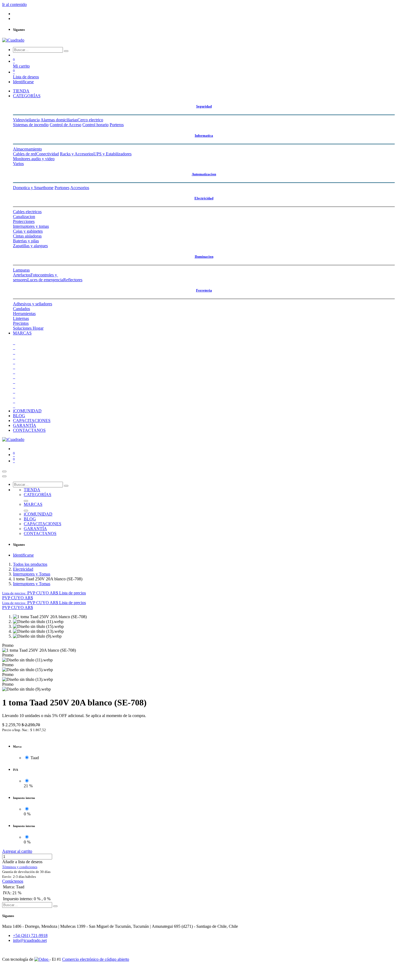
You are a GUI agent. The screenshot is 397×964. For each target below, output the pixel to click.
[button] (44, 593)
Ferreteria (204, 290)
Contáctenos (12, 881)
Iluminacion (204, 257)
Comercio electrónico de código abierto (95, 959)
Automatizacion (204, 174)
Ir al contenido (14, 4)
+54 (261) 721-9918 (30, 935)
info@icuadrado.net (30, 940)
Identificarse (23, 81)
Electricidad (203, 198)
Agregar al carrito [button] (17, 851)
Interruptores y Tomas (31, 574)
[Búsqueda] (66, 51)
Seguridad (204, 106)
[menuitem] (21, 91)
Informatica (204, 135)
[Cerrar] (4, 476)
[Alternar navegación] (4, 471)
